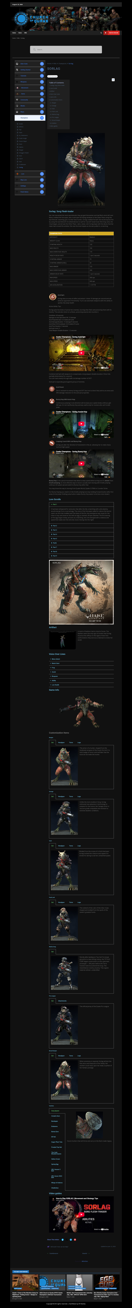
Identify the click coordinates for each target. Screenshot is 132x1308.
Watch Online (113, 33)
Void (53, 108)
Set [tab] (52, 742)
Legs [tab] (79, 742)
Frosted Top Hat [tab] (56, 1147)
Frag (53, 668)
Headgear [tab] (61, 742)
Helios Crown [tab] (55, 1159)
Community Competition (47, 1286)
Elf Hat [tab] (53, 1137)
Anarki (84, 1253)
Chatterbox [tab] (54, 1188)
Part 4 (55, 534)
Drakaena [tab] (54, 1126)
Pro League (55, 117)
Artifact (52, 91)
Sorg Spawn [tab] (55, 1111)
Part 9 (55, 556)
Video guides (54, 126)
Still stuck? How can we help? (59, 1247)
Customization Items (56, 100)
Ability (54, 680)
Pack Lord (55, 111)
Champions (63, 64)
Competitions (55, 1288)
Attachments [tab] (62, 1001)
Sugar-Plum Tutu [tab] (56, 1142)
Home (14, 33)
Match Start (55, 663)
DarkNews (72, 1304)
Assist (54, 672)
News (20, 33)
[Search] (101, 33)
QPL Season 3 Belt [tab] (55, 1170)
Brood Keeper (56, 120)
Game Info (53, 97)
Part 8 (55, 551)
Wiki (25, 33)
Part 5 (55, 539)
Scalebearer (54, 1253)
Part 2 (55, 526)
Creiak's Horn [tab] (55, 1116)
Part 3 (55, 530)
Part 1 (55, 504)
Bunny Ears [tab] (55, 1131)
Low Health (55, 685)
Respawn (55, 676)
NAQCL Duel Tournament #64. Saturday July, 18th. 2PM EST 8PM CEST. (79, 1282)
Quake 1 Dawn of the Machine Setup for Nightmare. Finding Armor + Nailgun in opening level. (25, 1282)
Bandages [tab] (54, 1121)
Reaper (54, 103)
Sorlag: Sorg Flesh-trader (57, 85)
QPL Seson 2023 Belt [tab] (56, 1176)
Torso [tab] (71, 742)
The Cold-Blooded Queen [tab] (56, 1153)
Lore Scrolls (53, 88)
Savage (54, 106)
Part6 (55, 543)
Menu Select (56, 659)
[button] (81, 504)
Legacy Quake (17, 1288)
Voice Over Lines (55, 94)
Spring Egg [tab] (54, 1164)
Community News (45, 1288)
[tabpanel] (81, 767)
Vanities (54, 123)
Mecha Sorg (55, 114)
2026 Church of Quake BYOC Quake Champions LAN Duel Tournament (52, 1282)
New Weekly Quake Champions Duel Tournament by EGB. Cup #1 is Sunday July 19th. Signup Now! (107, 1282)
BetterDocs (85, 1261)
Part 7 (55, 547)
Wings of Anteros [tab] (56, 1183)
